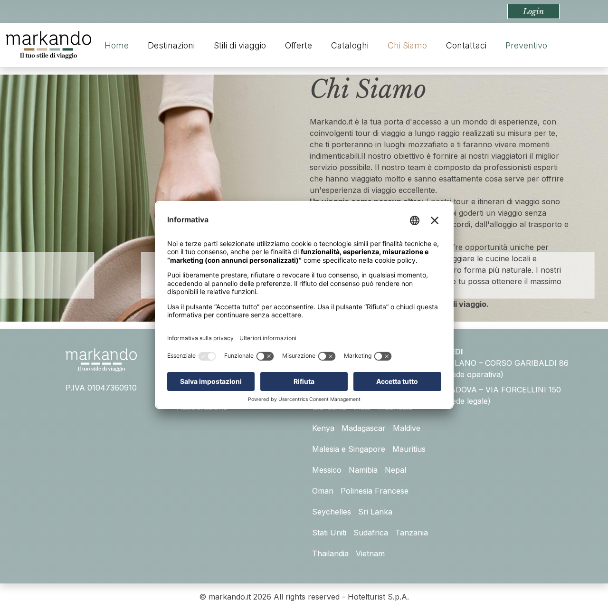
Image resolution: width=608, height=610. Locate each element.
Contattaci (466, 45)
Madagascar (364, 428)
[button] (533, 11)
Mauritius (409, 449)
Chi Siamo (407, 45)
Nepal (395, 470)
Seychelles (331, 511)
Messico (327, 470)
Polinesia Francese (374, 491)
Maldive (406, 428)
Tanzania (411, 532)
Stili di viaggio (240, 45)
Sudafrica (370, 532)
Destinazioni (171, 45)
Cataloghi (350, 45)
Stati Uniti (329, 532)
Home (116, 45)
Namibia (363, 470)
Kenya (323, 428)
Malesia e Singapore (348, 449)
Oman (322, 491)
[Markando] (48, 45)
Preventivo (526, 45)
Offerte (298, 45)
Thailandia (330, 553)
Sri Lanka (375, 511)
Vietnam (370, 553)
